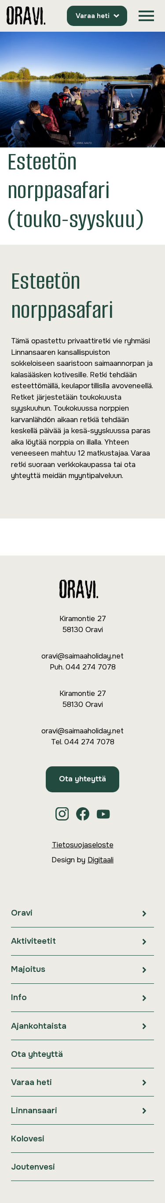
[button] (146, 16)
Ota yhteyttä (82, 779)
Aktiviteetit (33, 941)
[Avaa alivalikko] (144, 913)
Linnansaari (34, 1110)
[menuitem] (82, 913)
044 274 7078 (91, 667)
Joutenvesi (33, 1167)
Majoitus (28, 969)
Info (19, 997)
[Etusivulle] (26, 16)
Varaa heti (93, 15)
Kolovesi (27, 1138)
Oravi (22, 913)
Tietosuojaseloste (83, 845)
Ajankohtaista (38, 1026)
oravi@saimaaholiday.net (82, 656)
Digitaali (101, 860)
